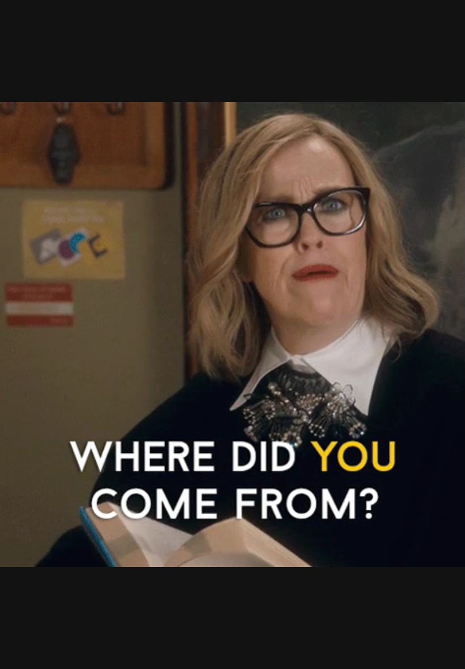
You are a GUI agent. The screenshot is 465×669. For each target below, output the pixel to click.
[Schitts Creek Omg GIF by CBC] (232, 334)
